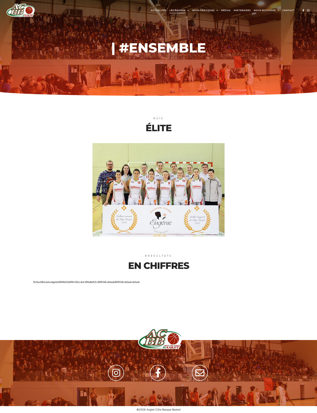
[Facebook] (303, 10)
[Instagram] (308, 10)
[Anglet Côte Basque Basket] (21, 10)
